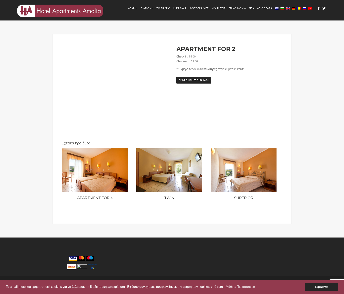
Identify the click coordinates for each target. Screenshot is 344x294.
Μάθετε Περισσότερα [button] (240, 286)
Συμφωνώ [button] (321, 286)
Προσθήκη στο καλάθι (194, 80)
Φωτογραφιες (199, 8)
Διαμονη (147, 8)
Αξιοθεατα (264, 8)
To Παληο (163, 8)
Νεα (251, 8)
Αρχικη (133, 8)
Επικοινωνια (237, 8)
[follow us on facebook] (318, 8)
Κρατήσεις (219, 8)
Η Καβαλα (180, 8)
